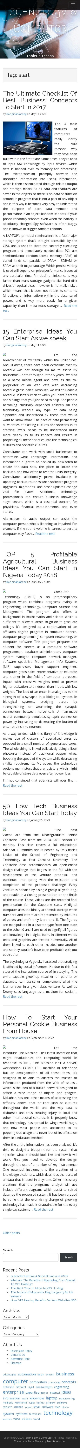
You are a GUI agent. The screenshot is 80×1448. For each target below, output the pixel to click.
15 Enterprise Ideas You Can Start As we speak (40, 335)
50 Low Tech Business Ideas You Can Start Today (40, 809)
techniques (35, 1413)
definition (8, 1387)
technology (58, 1413)
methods (8, 1402)
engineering (61, 1387)
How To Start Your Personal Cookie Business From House (40, 1024)
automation (27, 1374)
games (44, 1392)
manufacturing (67, 1398)
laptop (51, 1398)
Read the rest (45, 533)
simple (28, 1406)
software (47, 1407)
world (36, 1418)
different (21, 1387)
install (25, 1398)
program (50, 1402)
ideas (66, 1392)
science (18, 1407)
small (36, 1407)
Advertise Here (20, 1359)
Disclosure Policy (21, 1351)
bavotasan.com (56, 1441)
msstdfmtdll (21, 1402)
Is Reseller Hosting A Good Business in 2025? (39, 1276)
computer (15, 1381)
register (7, 1406)
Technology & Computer (40, 19)
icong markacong (16, 114)
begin (40, 1374)
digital (31, 1387)
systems (22, 1414)
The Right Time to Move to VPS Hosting (37, 1288)
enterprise (13, 1392)
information (11, 1398)
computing (54, 1382)
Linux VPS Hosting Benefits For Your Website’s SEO (44, 1300)
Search (8, 1250)
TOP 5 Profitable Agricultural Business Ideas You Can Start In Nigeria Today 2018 (40, 564)
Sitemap (16, 1363)
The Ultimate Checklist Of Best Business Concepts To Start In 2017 (40, 100)
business (65, 1374)
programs (62, 1402)
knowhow (37, 1398)
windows (27, 1418)
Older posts (11, 1233)
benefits (50, 1374)
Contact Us (18, 1355)
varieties (7, 1419)
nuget (32, 1402)
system (8, 1413)
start (57, 1407)
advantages (9, 1374)
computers (38, 1382)
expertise (32, 1392)
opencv (40, 1402)
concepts (69, 1382)
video (16, 1419)
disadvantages (44, 1387)
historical (55, 1392)
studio (65, 1406)
